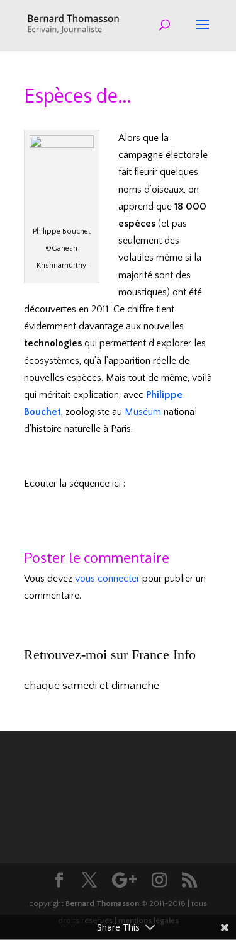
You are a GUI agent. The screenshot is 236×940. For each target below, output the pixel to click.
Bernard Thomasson (102, 903)
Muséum (143, 411)
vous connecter (107, 578)
